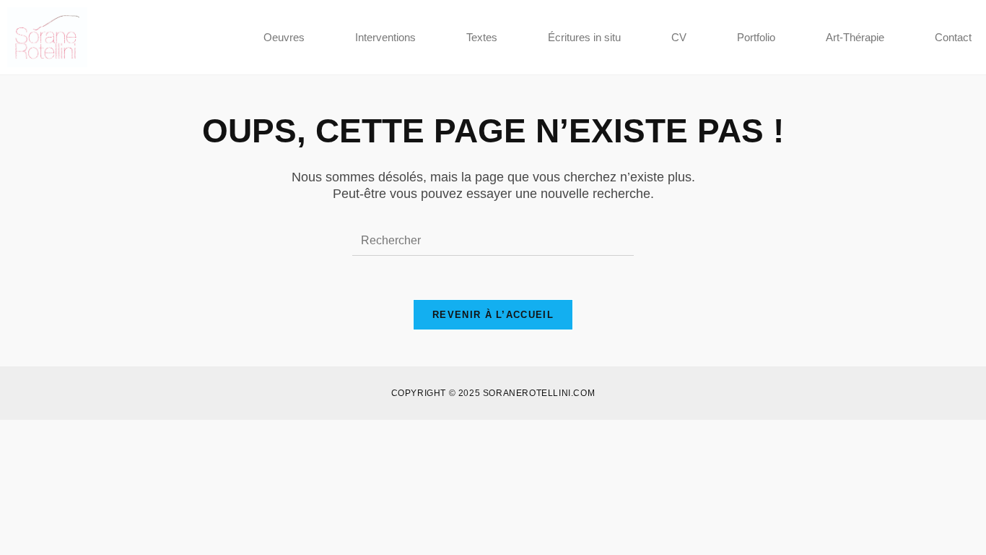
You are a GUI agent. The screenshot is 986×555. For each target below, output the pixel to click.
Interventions (385, 37)
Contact (953, 37)
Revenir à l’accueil (493, 314)
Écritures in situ (584, 37)
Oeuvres (284, 37)
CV (678, 37)
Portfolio (756, 37)
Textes (481, 37)
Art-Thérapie (855, 37)
